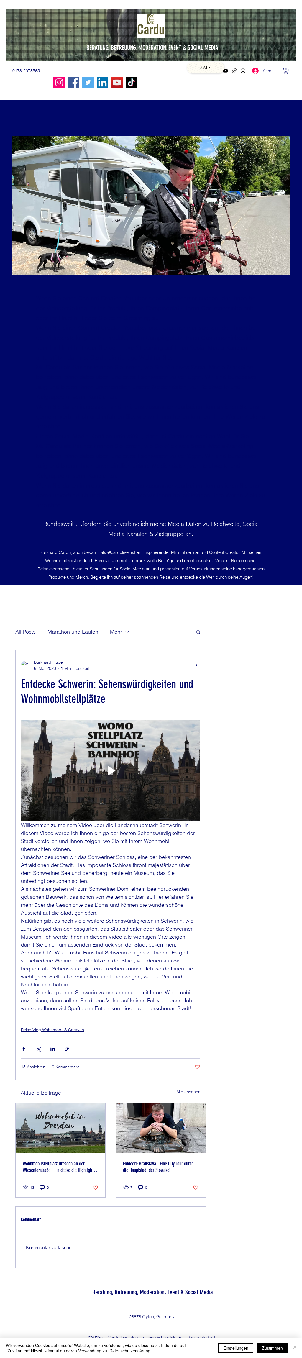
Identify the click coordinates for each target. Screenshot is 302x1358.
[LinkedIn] (102, 82)
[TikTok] (131, 82)
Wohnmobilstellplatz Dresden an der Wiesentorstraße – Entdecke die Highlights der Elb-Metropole (59, 1166)
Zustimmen (272, 1348)
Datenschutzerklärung (129, 1351)
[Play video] (110, 770)
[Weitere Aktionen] (196, 665)
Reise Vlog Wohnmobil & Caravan (52, 1029)
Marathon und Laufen (72, 631)
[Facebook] (73, 82)
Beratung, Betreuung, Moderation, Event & (138, 1292)
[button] (286, 71)
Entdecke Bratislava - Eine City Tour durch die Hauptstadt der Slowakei (158, 1166)
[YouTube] (225, 71)
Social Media (199, 1292)
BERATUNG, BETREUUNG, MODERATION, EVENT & (137, 48)
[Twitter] (88, 82)
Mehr (116, 631)
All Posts (25, 631)
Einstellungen (235, 1348)
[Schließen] (294, 1348)
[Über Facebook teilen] (24, 1049)
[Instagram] (243, 71)
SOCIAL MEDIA (203, 48)
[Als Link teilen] (67, 1049)
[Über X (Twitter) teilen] (38, 1049)
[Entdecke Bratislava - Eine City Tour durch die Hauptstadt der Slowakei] (161, 1128)
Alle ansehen (188, 1091)
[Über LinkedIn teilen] (52, 1049)
